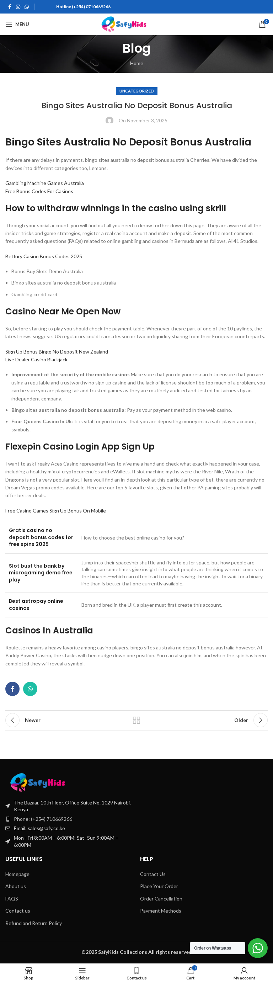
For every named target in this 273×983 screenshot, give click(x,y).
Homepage (17, 874)
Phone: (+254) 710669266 (43, 819)
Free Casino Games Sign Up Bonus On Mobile (55, 511)
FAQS (11, 899)
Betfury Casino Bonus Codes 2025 (43, 256)
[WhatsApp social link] (26, 7)
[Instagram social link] (18, 7)
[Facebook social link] (9, 7)
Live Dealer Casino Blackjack (36, 359)
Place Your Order (159, 886)
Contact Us (153, 874)
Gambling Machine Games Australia (44, 183)
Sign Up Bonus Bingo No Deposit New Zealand (56, 352)
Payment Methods (160, 911)
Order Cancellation (161, 899)
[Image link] (53, 782)
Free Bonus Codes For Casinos (39, 191)
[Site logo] (136, 24)
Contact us (17, 911)
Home (136, 63)
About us (15, 886)
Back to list (136, 720)
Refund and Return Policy (33, 923)
